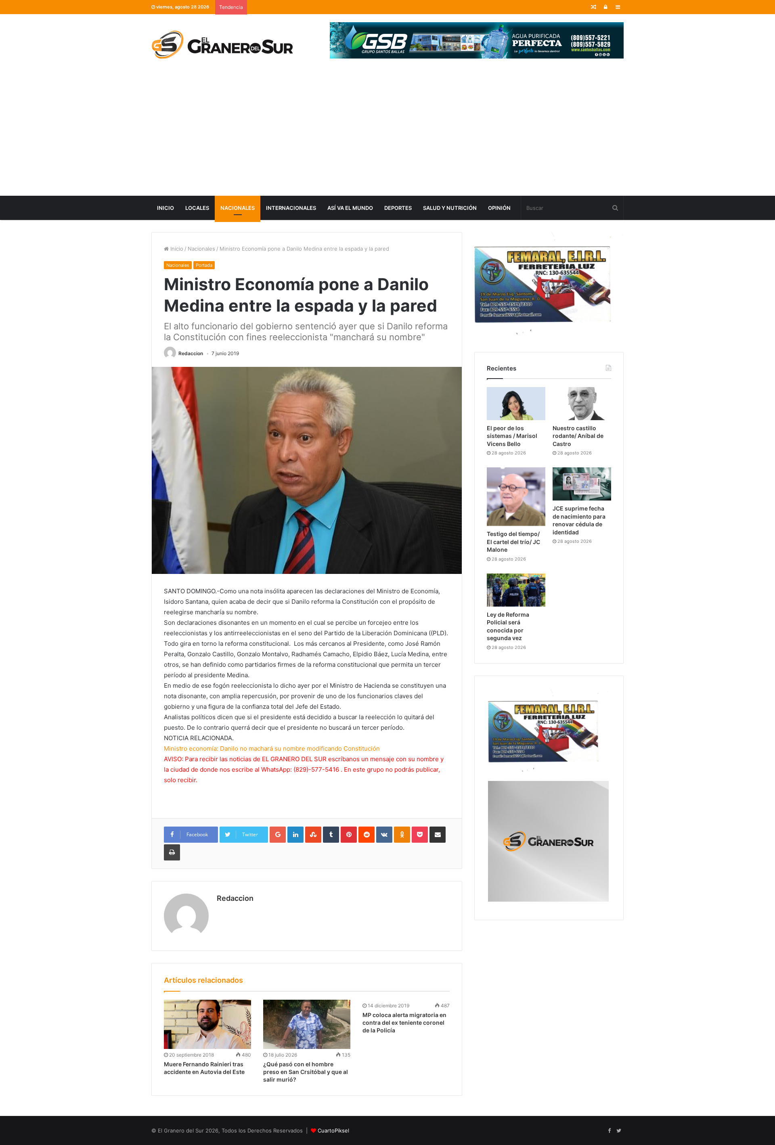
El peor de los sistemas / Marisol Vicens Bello (512, 436)
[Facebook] (609, 1131)
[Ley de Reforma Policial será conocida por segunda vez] (516, 590)
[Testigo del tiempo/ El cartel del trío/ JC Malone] (516, 496)
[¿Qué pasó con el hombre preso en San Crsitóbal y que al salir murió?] (306, 1024)
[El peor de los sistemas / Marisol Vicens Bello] (516, 403)
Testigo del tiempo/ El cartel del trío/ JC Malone (513, 541)
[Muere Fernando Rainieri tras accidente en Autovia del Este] (207, 1024)
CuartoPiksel (333, 1130)
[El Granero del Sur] (222, 44)
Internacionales (291, 208)
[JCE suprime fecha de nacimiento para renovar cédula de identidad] (582, 483)
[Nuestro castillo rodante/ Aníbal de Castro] (582, 403)
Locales (197, 208)
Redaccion (190, 353)
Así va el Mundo (350, 208)
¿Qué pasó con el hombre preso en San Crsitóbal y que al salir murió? (305, 1072)
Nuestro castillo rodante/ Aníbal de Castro (578, 436)
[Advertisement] (387, 135)
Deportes (398, 208)
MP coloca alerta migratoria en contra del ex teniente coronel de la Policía (404, 1022)
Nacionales (237, 208)
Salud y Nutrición (450, 208)
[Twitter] (619, 1131)
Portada (204, 265)
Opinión (499, 208)
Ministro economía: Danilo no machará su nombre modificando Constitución (272, 748)
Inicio (165, 208)
